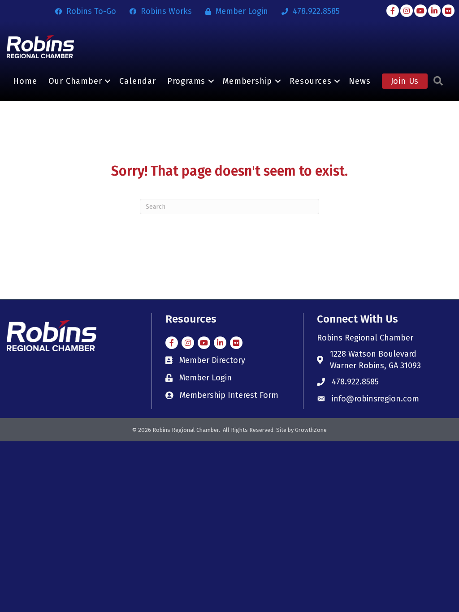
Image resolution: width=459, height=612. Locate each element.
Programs (186, 81)
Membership (247, 81)
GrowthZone (311, 430)
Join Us (405, 81)
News (359, 81)
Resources (310, 81)
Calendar (137, 81)
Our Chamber (75, 81)
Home (25, 81)
